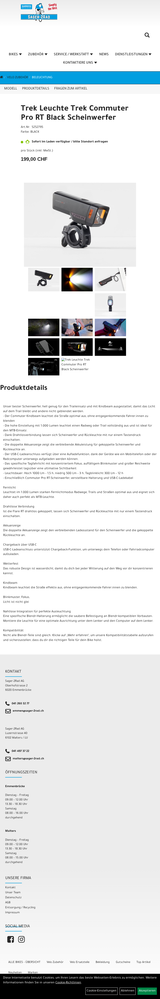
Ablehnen (127, 991)
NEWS (104, 55)
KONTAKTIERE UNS (78, 63)
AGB (7, 902)
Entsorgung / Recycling (20, 907)
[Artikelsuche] (147, 36)
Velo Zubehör (17, 77)
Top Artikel (143, 962)
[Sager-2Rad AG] (39, 12)
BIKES (13, 55)
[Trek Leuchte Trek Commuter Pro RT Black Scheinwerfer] (80, 225)
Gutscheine (123, 962)
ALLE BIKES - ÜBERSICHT (24, 962)
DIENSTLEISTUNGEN (131, 55)
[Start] (1, 77)
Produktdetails (35, 89)
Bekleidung (103, 962)
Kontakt (10, 887)
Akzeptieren (147, 991)
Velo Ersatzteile (79, 962)
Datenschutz (13, 897)
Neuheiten (15, 972)
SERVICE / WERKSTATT (71, 55)
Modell (10, 89)
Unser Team (12, 892)
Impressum (12, 912)
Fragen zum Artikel (70, 89)
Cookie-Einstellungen (101, 991)
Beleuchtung (42, 77)
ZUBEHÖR (36, 55)
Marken (33, 972)
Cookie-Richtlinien (68, 983)
